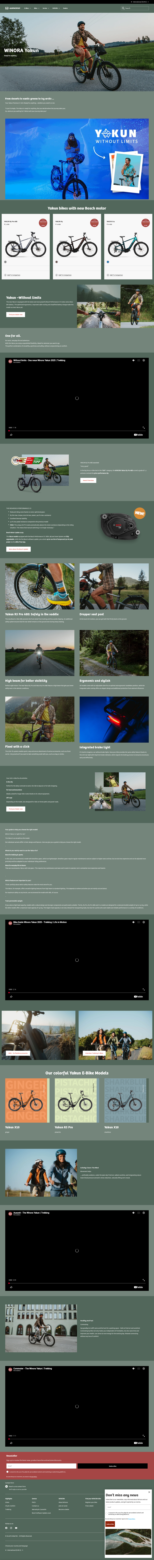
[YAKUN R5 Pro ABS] (26, 245)
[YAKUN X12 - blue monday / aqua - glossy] (108, 262)
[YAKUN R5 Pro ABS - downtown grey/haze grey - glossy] (5, 262)
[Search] (123, 8)
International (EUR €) (140, 2)
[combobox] (135, 8)
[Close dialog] (149, 1492)
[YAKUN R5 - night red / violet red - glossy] (56, 262)
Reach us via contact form (17, 1486)
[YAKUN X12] (128, 245)
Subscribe (112, 1466)
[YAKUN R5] (77, 245)
